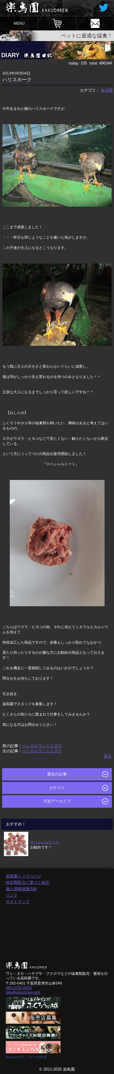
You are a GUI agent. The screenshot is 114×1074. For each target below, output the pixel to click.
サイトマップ (17, 901)
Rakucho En (15, 1057)
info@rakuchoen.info (23, 992)
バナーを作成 (37, 1057)
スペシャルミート (44, 842)
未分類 (107, 90)
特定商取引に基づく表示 (27, 882)
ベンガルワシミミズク (42, 745)
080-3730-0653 (19, 988)
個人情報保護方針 (21, 889)
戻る (108, 756)
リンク (12, 895)
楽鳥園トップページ (23, 876)
